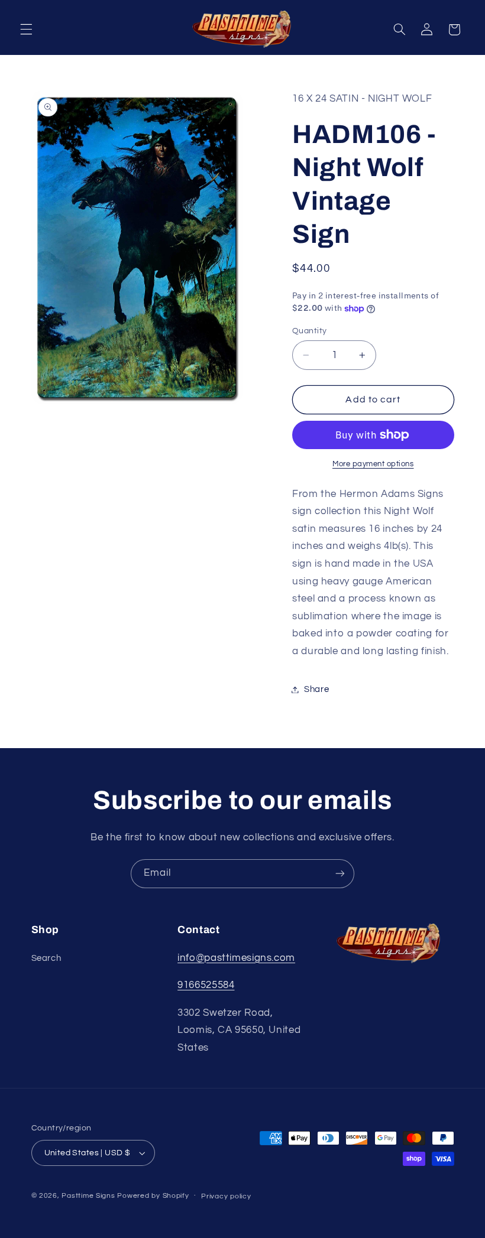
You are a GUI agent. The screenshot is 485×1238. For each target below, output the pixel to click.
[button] (26, 29)
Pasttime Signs (88, 1195)
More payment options (373, 464)
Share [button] (316, 689)
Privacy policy (226, 1196)
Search (46, 958)
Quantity (309, 331)
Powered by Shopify (153, 1195)
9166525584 (205, 985)
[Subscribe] (340, 873)
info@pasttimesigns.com (236, 958)
